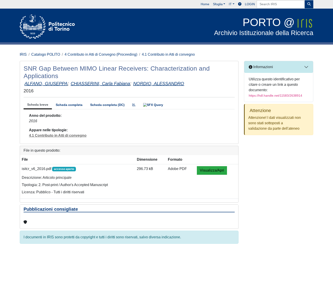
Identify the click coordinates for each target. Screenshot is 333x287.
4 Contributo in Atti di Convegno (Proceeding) (101, 54)
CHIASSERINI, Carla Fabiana (100, 83)
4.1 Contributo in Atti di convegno (168, 54)
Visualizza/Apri (212, 170)
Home (205, 4)
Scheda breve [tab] (37, 104)
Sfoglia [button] (218, 4)
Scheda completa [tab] (69, 105)
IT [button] (230, 4)
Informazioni (262, 67)
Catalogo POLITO (45, 54)
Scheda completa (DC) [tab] (107, 105)
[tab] (133, 105)
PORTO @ (263, 26)
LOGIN (250, 4)
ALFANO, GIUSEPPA (46, 83)
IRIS (23, 54)
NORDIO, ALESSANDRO (158, 83)
